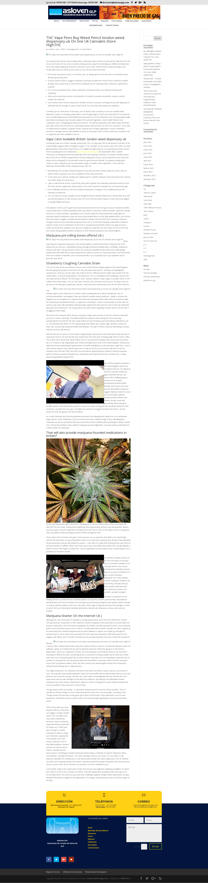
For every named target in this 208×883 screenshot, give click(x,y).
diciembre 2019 (149, 179)
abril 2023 (147, 161)
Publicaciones (132, 21)
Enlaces (104, 21)
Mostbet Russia (149, 230)
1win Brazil (147, 200)
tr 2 (144, 245)
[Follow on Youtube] (71, 859)
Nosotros (84, 21)
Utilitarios (117, 21)
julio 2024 (147, 142)
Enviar (155, 846)
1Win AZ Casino (149, 193)
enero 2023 (147, 172)
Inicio (56, 21)
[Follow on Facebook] (49, 859)
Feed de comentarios (151, 276)
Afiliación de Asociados (72, 872)
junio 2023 (147, 153)
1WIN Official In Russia (152, 207)
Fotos (95, 21)
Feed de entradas (150, 273)
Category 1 (147, 222)
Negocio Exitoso (53, 872)
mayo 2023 (147, 157)
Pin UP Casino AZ (150, 241)
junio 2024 (147, 146)
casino (146, 219)
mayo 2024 (147, 150)
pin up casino (148, 237)
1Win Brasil (147, 196)
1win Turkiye (148, 211)
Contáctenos (112, 25)
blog (145, 215)
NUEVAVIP (125, 878)
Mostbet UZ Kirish (150, 233)
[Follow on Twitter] (56, 859)
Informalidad (96, 25)
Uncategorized (72, 49)
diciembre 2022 (149, 175)
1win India (147, 204)
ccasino (146, 226)
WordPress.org (149, 280)
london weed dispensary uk (87, 152)
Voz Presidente (69, 21)
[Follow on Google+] (63, 859)
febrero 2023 (148, 168)
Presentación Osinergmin (95, 872)
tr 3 (144, 248)
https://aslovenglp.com (97, 878)
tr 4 (144, 252)
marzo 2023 (148, 164)
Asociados (146, 21)
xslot (145, 259)
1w (144, 189)
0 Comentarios (85, 49)
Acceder (146, 269)
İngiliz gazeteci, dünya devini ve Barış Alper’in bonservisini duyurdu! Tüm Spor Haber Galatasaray (152, 69)
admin (51, 49)
